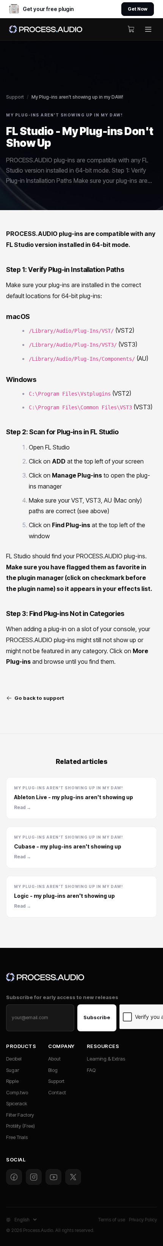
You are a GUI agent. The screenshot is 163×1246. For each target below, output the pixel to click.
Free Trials (17, 1137)
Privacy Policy (143, 1219)
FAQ (91, 1070)
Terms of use (111, 1219)
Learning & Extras (106, 1059)
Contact (57, 1092)
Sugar (12, 1070)
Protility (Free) (20, 1126)
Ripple (12, 1081)
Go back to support (39, 698)
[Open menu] (148, 29)
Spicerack (16, 1103)
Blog (53, 1070)
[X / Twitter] (73, 1177)
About (54, 1059)
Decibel (14, 1059)
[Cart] (131, 29)
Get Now (137, 9)
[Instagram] (34, 1177)
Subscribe (96, 1017)
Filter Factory (20, 1115)
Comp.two (17, 1092)
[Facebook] (14, 1177)
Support (15, 97)
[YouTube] (53, 1177)
